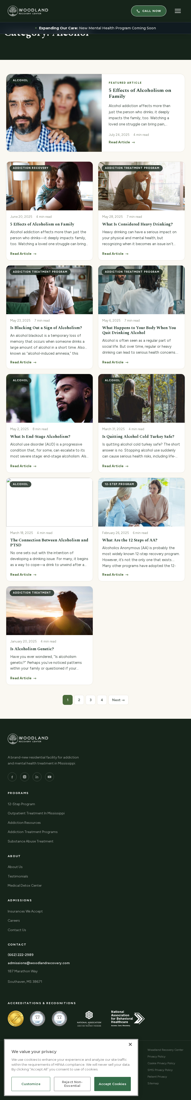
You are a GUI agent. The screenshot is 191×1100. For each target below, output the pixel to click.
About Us (15, 867)
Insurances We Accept (25, 911)
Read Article (23, 254)
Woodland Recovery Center (165, 1050)
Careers (14, 920)
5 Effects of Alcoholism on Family (42, 224)
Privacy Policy (156, 1056)
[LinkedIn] (37, 776)
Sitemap (153, 1083)
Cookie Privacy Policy (161, 1063)
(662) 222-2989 (21, 955)
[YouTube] (49, 776)
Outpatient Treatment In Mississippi (36, 813)
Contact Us (17, 930)
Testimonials (18, 876)
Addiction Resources (24, 823)
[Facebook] (12, 776)
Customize (31, 1084)
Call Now (151, 11)
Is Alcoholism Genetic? (32, 649)
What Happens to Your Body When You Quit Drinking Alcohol (139, 330)
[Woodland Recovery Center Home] (28, 11)
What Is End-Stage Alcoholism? (40, 437)
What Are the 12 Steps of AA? (129, 540)
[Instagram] (24, 776)
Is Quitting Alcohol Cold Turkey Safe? (138, 437)
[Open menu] (177, 10)
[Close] (130, 1044)
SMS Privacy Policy (160, 1070)
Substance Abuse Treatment (30, 841)
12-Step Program (21, 804)
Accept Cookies (113, 1084)
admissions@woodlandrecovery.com (39, 963)
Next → (118, 700)
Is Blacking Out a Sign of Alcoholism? (46, 328)
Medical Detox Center (25, 885)
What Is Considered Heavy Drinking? (137, 224)
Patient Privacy (157, 1076)
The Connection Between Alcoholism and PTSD (49, 542)
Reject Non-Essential (72, 1084)
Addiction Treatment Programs (33, 832)
